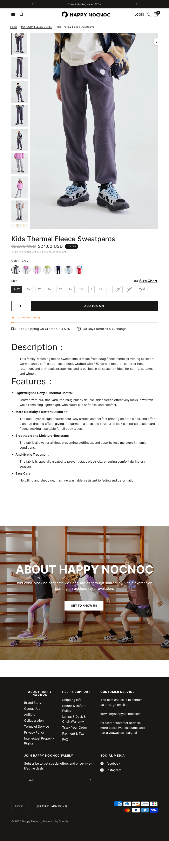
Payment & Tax (73, 733)
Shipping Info (72, 700)
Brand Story (32, 703)
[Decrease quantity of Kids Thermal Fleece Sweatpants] (15, 306)
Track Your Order (74, 727)
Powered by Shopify (56, 821)
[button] (84, 606)
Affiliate (29, 715)
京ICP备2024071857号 (51, 806)
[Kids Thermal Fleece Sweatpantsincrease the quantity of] (26, 306)
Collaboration (34, 720)
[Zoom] (158, 41)
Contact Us (32, 709)
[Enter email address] (90, 780)
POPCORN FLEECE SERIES (36, 26)
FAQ (65, 739)
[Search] (20, 15)
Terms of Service (36, 726)
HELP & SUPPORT (76, 691)
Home (13, 26)
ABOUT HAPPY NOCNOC (40, 693)
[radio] (15, 269)
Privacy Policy (34, 732)
